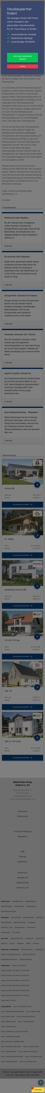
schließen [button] (22, 66)
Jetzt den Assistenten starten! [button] (22, 57)
